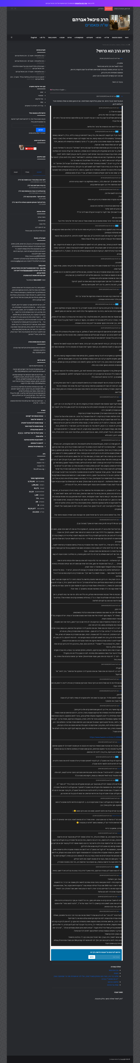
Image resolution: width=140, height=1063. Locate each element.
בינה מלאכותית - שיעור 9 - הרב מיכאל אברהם (30, 71)
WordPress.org (39, 469)
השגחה (116, 973)
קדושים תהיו (41, 220)
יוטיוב (41, 92)
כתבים (99, 37)
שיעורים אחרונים (40, 50)
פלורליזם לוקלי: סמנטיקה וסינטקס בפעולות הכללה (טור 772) (28, 202)
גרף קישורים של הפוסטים (35, 446)
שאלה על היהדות (112, 985)
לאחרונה (39, 172)
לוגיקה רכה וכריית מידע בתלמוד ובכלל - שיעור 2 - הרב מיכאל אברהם (27, 78)
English (34, 37)
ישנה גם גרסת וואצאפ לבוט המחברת (34, 275)
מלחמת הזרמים (113, 982)
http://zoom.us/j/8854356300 (35, 256)
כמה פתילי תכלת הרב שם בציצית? (35, 231)
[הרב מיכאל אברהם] (99, 22)
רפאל (121, 58)
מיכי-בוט (42, 268)
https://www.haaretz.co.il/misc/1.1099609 (106, 737)
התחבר (42, 459)
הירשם (92, 957)
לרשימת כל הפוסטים (37, 443)
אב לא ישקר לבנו (40, 227)
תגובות (16, 172)
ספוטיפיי (40, 95)
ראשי (127, 37)
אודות (70, 37)
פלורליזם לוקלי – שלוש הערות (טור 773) (92, 9)
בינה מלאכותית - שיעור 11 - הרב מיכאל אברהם (29, 55)
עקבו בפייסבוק (41, 157)
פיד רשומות (40, 463)
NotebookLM (28, 270)
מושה (120, 397)
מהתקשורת (79, 37)
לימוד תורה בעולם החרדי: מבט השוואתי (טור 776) (31, 180)
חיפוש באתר (52, 37)
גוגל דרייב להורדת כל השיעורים (34, 106)
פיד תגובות (40, 466)
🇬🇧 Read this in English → (58, 90)
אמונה (118, 45)
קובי (121, 798)
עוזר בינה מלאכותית (81, 3)
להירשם (41, 130)
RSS (41, 102)
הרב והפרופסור (113, 970)
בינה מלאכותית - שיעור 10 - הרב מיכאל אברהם (29, 61)
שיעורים (90, 37)
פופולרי (27, 172)
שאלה (123, 45)
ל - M (120, 706)
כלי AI (43, 37)
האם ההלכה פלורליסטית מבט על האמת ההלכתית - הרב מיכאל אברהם (28, 67)
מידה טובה (42, 224)
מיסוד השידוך (41, 217)
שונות (63, 37)
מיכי (122, 96)
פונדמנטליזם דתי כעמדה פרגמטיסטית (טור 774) (32, 191)
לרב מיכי (119, 742)
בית (127, 45)
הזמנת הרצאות (117, 37)
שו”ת (107, 37)
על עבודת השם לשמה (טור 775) (36, 185)
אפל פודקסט (39, 99)
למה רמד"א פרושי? (117, 816)
